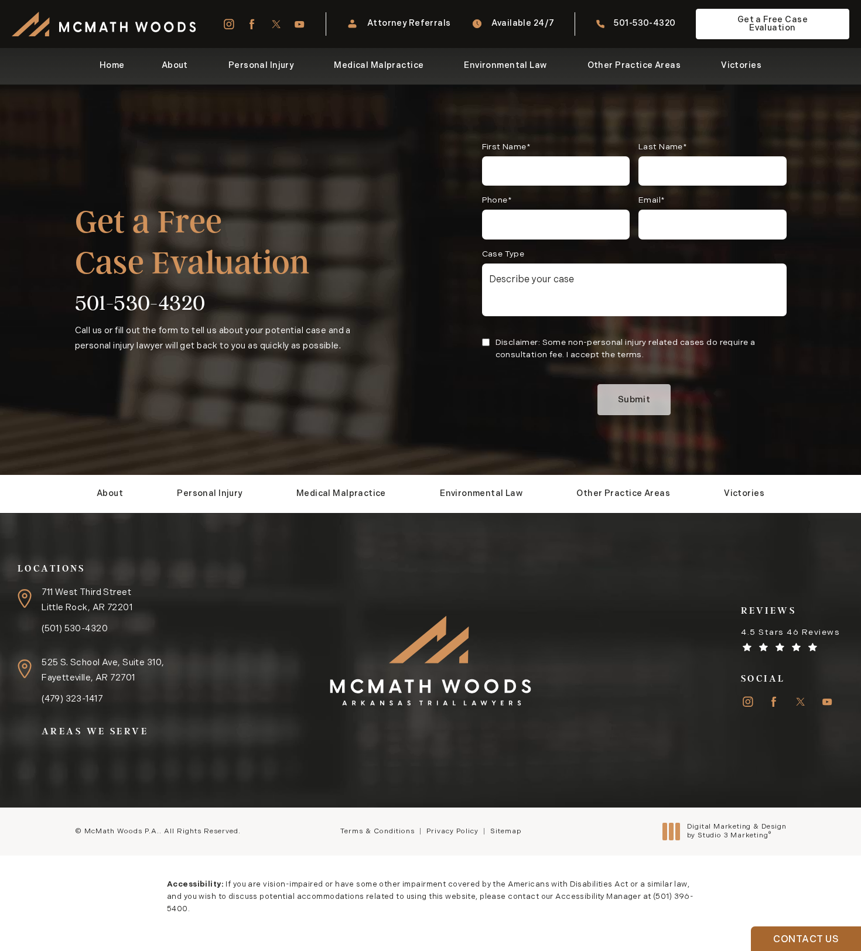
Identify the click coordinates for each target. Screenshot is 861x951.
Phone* (497, 200)
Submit (634, 400)
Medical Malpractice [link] (378, 65)
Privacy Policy (452, 831)
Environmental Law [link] (505, 65)
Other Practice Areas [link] (634, 65)
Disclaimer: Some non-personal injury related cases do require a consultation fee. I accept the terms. (626, 349)
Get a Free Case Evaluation (772, 24)
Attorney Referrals (409, 23)
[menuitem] (228, 24)
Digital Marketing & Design (736, 832)
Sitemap (505, 831)
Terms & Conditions (377, 831)
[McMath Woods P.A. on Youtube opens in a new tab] (299, 24)
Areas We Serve (95, 731)
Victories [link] (741, 65)
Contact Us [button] (806, 940)
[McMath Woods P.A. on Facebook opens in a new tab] (252, 24)
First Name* (506, 147)
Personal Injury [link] (260, 65)
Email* (651, 200)
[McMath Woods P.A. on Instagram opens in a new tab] (228, 24)
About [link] (175, 65)
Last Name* (662, 147)
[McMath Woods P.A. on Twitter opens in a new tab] (276, 24)
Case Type (503, 254)
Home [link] (112, 65)
